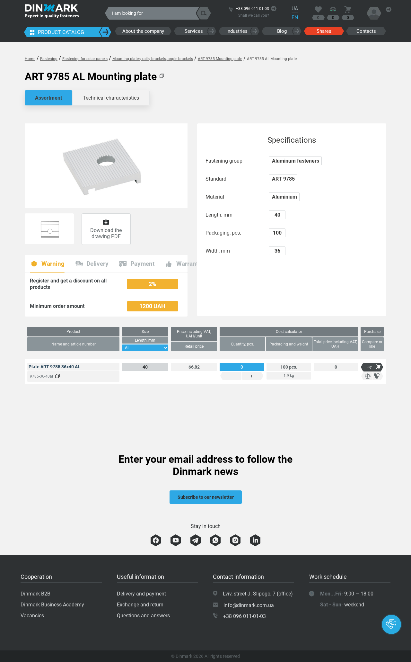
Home (30, 59)
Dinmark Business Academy (52, 605)
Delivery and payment (141, 594)
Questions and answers (143, 616)
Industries (237, 31)
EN (295, 17)
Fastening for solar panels (85, 59)
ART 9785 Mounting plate (220, 59)
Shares (324, 31)
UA (295, 8)
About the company (143, 31)
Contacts (366, 31)
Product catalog (61, 32)
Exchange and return (140, 605)
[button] (391, 624)
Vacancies (32, 616)
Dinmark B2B (35, 594)
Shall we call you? (253, 15)
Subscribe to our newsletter (206, 497)
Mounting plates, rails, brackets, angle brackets (152, 59)
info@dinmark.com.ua (248, 605)
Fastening (48, 59)
